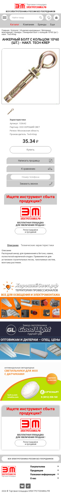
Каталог (14, 24)
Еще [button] (52, 24)
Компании (28, 24)
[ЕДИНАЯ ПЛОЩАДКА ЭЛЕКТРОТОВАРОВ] (30, 6)
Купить (30, 149)
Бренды (42, 24)
